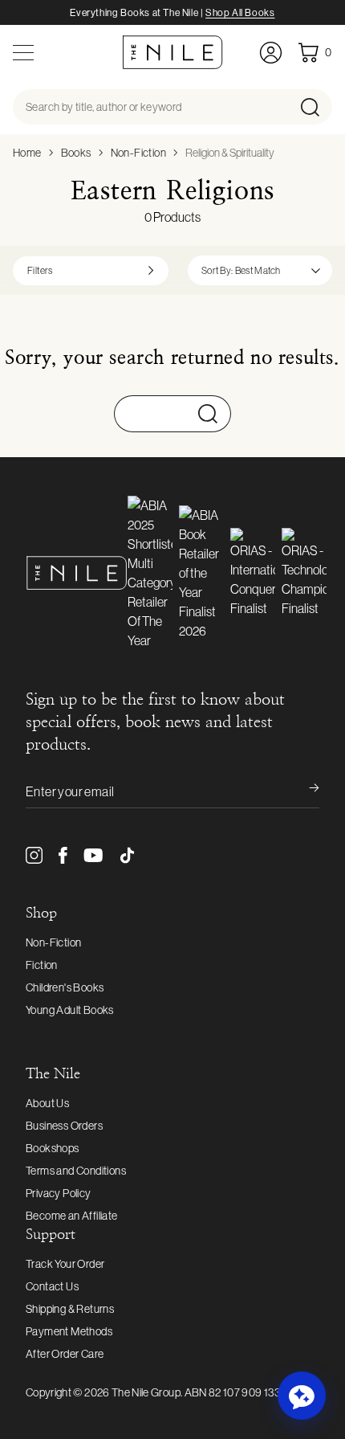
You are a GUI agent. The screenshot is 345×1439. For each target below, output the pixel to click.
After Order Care (65, 1353)
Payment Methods (69, 1331)
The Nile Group (146, 1392)
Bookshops (52, 1148)
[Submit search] (315, 107)
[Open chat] (302, 1396)
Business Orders (64, 1125)
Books (76, 152)
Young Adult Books (70, 1010)
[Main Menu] (23, 52)
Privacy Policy (58, 1193)
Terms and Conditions (76, 1170)
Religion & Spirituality (229, 152)
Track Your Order (65, 1263)
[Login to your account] (270, 52)
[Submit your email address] (303, 791)
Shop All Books (239, 12)
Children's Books (65, 987)
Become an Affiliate (72, 1215)
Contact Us (52, 1286)
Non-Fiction (138, 152)
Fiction (42, 965)
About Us (47, 1103)
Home (27, 152)
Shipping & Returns (70, 1308)
